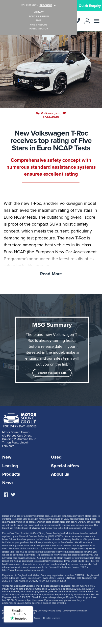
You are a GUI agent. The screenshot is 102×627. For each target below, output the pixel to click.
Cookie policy (69, 610)
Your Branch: (36, 5)
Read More (51, 274)
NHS (38, 20)
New (6, 457)
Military (39, 12)
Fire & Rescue (38, 24)
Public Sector (38, 28)
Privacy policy (55, 610)
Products (11, 474)
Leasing (10, 465)
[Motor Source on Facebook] (5, 495)
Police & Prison (39, 16)
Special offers (65, 465)
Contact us (82, 610)
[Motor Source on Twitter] (13, 495)
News (8, 483)
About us (60, 474)
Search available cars (52, 372)
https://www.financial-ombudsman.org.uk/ (23, 570)
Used (56, 457)
